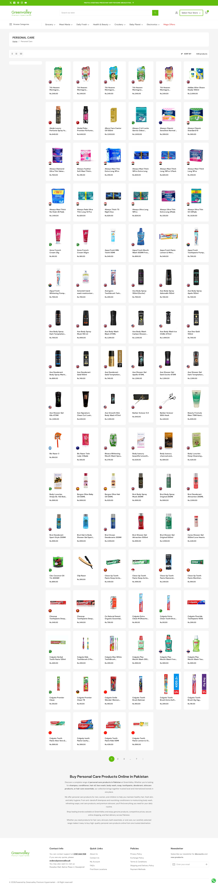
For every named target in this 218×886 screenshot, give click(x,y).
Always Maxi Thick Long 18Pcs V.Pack (168, 170)
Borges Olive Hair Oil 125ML (112, 495)
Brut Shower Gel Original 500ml (167, 536)
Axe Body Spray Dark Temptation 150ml (57, 332)
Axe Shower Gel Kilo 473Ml (57, 414)
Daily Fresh (82, 24)
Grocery (49, 24)
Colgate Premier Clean (57, 699)
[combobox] (109, 13)
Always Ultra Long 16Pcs (140, 210)
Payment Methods (137, 869)
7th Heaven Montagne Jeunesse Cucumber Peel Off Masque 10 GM (58, 88)
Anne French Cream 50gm (83, 251)
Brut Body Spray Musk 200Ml (139, 495)
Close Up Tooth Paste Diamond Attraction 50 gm (167, 577)
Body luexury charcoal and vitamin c (166, 455)
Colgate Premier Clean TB (84, 699)
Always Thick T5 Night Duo (112, 210)
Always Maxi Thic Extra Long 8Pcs (112, 170)
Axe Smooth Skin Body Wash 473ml (113, 414)
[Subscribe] (206, 864)
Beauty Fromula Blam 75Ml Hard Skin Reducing (195, 414)
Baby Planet (135, 24)
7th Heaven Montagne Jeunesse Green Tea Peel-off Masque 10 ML (112, 88)
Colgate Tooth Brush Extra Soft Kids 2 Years (167, 699)
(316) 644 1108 (79, 854)
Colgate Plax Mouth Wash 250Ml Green (140, 658)
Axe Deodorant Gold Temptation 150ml (112, 373)
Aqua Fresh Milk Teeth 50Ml (112, 251)
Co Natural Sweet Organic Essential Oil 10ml (112, 617)
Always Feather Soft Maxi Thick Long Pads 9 (84, 170)
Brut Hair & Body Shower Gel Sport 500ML (85, 536)
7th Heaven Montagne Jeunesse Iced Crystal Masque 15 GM (140, 88)
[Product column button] (12, 54)
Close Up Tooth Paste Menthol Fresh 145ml (194, 577)
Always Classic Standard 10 (194, 129)
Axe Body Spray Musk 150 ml (84, 332)
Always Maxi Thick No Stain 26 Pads (58, 210)
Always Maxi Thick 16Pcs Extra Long (140, 170)
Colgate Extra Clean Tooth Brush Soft (168, 617)
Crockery (119, 24)
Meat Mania (64, 24)
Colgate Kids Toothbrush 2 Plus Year (85, 658)
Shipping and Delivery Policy (142, 865)
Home (14, 41)
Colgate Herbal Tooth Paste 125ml (58, 658)
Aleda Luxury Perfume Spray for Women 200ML (58, 129)
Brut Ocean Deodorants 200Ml (113, 536)
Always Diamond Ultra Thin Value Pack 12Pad (57, 170)
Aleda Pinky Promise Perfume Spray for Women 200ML (85, 129)
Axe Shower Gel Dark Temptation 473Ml (195, 373)
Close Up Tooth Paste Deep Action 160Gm (113, 577)
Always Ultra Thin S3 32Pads (195, 210)
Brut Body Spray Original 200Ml (167, 495)
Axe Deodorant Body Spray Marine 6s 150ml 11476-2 (58, 373)
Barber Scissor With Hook (166, 414)
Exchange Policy (137, 858)
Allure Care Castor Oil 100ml (113, 129)
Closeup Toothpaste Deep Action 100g (57, 617)
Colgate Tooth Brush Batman (138, 699)
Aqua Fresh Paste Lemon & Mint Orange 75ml (168, 251)
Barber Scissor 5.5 (140, 413)
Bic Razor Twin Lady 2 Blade (83, 455)
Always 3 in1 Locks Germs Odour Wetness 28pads (140, 129)
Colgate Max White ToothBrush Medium (113, 658)
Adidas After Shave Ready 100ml (196, 88)
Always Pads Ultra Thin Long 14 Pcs (85, 210)
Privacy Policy (136, 854)
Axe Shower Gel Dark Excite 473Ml (168, 373)
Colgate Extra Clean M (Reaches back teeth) (140, 617)
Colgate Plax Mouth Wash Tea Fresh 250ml (195, 658)
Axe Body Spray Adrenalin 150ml (167, 292)
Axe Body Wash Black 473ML (112, 332)
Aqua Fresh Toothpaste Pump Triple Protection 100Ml (196, 251)
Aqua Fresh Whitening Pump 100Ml (57, 292)
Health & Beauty (100, 24)
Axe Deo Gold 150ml (194, 332)
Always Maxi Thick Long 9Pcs (196, 170)
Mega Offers (169, 24)
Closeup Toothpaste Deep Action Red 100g (85, 617)
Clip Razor (81, 576)
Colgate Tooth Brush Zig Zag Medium (194, 699)
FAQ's (92, 865)
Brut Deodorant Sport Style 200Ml (58, 536)
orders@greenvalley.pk (60, 860)
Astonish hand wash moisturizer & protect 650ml (85, 292)
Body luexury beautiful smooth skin (140, 455)
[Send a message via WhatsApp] (214, 881)
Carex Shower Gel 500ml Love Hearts (196, 536)
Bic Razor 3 (54, 454)
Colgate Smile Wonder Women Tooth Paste (112, 699)
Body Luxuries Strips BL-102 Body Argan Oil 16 (58, 495)
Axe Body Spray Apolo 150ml (195, 292)
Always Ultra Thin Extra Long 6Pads (167, 210)
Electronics (152, 24)
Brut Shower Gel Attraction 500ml (140, 536)
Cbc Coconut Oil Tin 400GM (57, 577)
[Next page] (143, 759)
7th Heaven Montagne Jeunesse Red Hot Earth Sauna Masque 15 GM (168, 88)
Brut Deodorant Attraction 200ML (195, 495)
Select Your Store (190, 12)
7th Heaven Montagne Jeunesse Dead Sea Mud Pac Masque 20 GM (84, 88)
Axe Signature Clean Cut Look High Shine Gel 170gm (84, 414)
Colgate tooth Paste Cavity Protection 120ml (84, 739)
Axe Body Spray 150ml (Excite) (139, 292)
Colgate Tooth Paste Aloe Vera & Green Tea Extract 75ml (58, 739)
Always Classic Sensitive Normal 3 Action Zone (168, 129)
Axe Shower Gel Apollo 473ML (139, 373)
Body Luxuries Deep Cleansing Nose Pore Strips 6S (195, 455)
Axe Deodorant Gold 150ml (83, 373)
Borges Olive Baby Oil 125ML (85, 495)
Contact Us (94, 858)
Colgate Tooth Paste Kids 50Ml (112, 739)
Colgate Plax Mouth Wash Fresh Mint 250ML (168, 658)
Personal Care (26, 41)
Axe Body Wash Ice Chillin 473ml (168, 332)
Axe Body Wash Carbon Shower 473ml (139, 332)
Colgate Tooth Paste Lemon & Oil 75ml (140, 739)
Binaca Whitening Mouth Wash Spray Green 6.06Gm (113, 455)
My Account (95, 862)
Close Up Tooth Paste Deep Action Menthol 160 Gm (140, 577)
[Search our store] (155, 13)
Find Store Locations (98, 869)
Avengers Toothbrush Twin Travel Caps (112, 292)
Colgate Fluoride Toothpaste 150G (195, 617)
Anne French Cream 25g (55, 251)
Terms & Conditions (138, 862)
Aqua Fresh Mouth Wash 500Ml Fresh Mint (140, 251)
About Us (94, 854)
